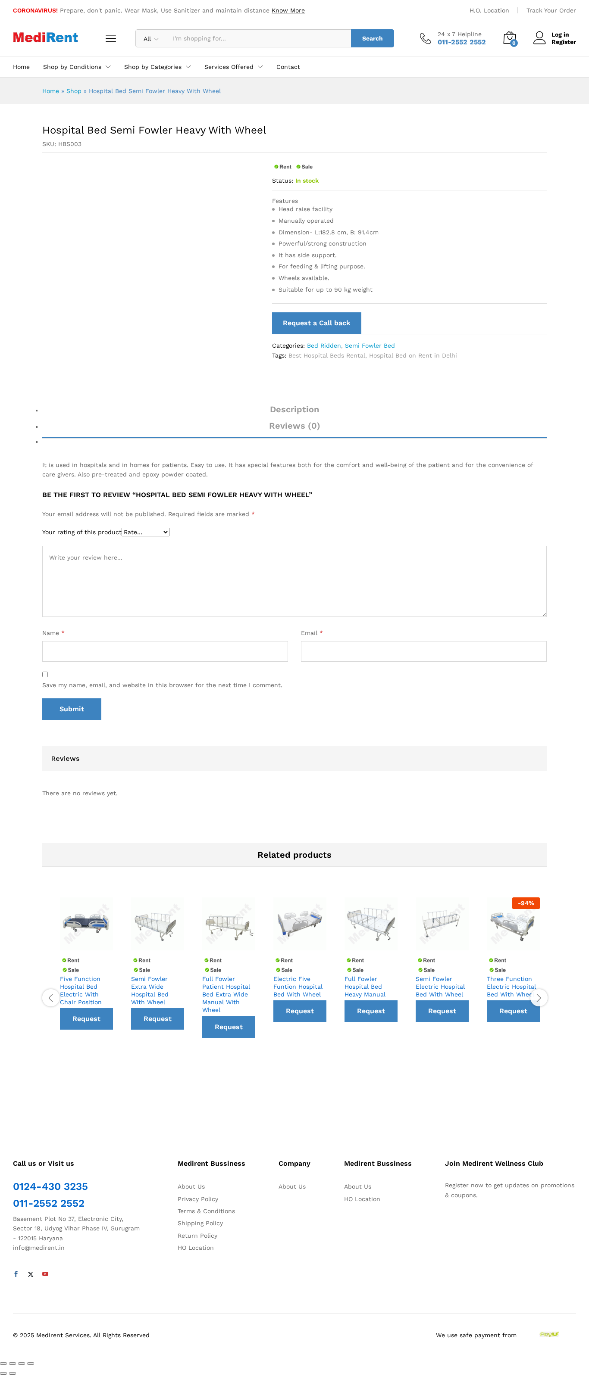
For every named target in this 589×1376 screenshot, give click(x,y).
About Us (191, 1186)
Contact (288, 67)
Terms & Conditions (206, 1211)
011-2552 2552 (49, 1203)
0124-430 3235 (50, 1186)
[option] (86, 993)
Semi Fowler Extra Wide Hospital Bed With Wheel (150, 990)
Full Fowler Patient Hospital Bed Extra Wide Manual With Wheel (226, 994)
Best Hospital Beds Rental (326, 355)
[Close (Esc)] (3, 1363)
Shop (73, 90)
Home (21, 67)
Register (563, 41)
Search (372, 38)
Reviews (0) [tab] (294, 425)
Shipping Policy (200, 1223)
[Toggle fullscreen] (21, 1363)
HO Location (196, 1247)
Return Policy (197, 1235)
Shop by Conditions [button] (72, 67)
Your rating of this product (82, 532)
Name (53, 632)
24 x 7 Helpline (460, 34)
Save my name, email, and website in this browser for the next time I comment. (162, 685)
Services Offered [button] (229, 67)
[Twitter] (30, 1274)
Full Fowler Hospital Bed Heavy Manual (365, 986)
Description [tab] (294, 409)
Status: (282, 180)
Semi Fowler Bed (370, 345)
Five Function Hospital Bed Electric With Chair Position (81, 990)
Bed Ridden (324, 345)
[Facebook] (16, 1274)
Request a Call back (317, 323)
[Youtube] (45, 1274)
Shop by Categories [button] (153, 67)
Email (312, 632)
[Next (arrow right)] (12, 1373)
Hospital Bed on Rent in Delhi (413, 355)
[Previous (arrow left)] (3, 1373)
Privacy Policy (198, 1198)
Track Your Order (551, 10)
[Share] (12, 1363)
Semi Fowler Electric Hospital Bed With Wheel (440, 986)
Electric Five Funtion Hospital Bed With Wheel (298, 986)
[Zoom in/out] (30, 1363)
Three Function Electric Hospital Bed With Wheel (511, 986)
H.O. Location (489, 10)
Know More (288, 10)
